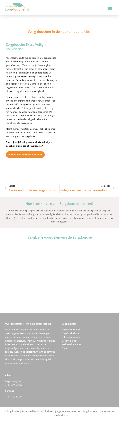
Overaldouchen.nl (59, 414)
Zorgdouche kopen (71, 329)
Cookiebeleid (47, 411)
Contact (65, 348)
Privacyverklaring (30, 411)
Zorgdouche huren (71, 333)
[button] (109, 8)
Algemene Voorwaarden (69, 411)
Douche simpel (69, 340)
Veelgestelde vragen (72, 344)
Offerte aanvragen (71, 336)
